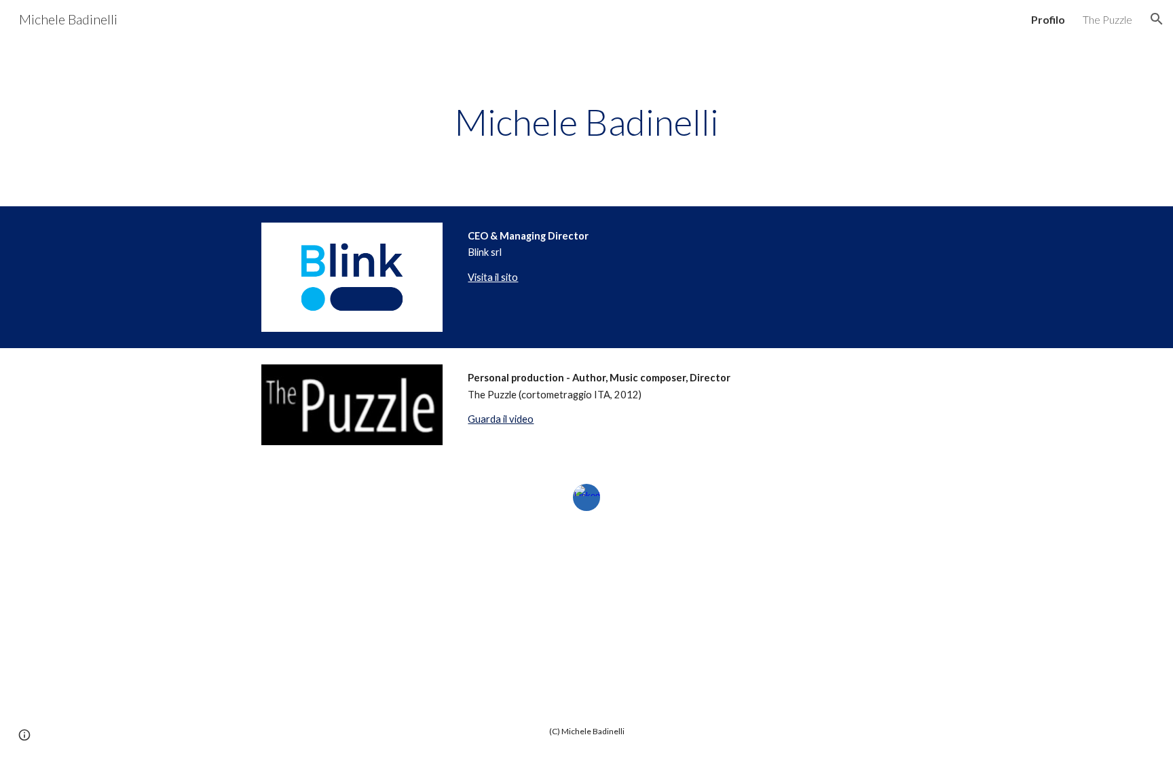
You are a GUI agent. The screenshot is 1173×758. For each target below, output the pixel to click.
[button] (1156, 19)
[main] (586, 122)
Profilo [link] (1048, 19)
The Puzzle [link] (1107, 19)
